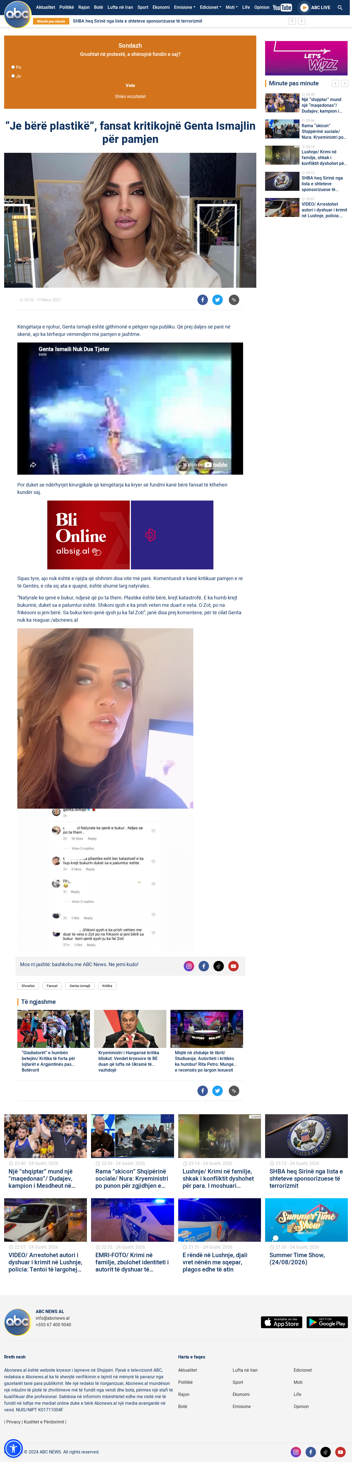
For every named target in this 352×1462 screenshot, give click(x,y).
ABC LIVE (320, 8)
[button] (13, 1448)
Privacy (13, 1422)
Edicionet (209, 7)
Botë (98, 7)
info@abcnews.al (53, 1318)
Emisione (183, 7)
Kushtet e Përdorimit (44, 1422)
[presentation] (336, 84)
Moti (230, 7)
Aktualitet (45, 7)
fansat (52, 985)
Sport (143, 7)
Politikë (66, 7)
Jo (18, 76)
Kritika (107, 985)
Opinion (262, 7)
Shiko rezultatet (130, 96)
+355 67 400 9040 (53, 1325)
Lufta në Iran (120, 7)
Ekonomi (161, 7)
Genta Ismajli (80, 985)
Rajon (84, 7)
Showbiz (28, 985)
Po (18, 67)
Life (246, 7)
